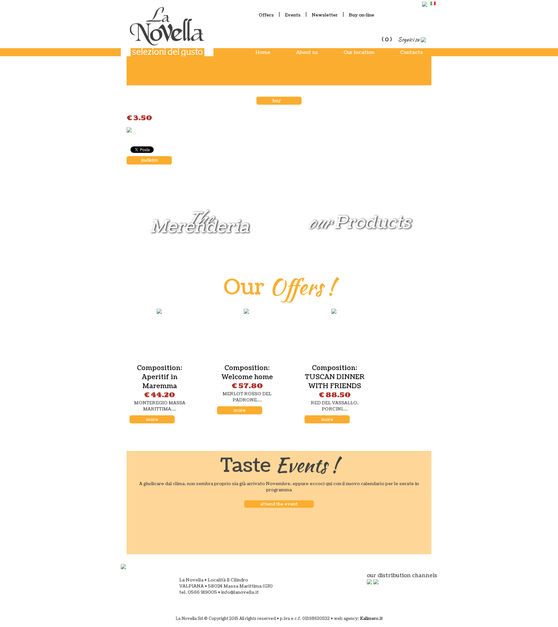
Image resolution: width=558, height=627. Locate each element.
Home (262, 52)
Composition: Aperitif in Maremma (159, 377)
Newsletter (325, 15)
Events (293, 15)
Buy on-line (361, 15)
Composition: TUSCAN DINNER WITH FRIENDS (335, 377)
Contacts (411, 52)
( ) (386, 39)
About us (307, 52)
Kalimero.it (371, 619)
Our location (359, 52)
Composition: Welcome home (247, 373)
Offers (266, 15)
